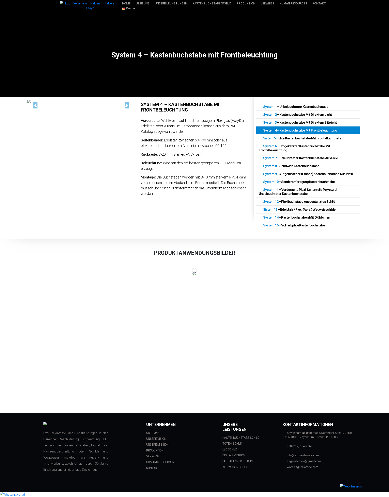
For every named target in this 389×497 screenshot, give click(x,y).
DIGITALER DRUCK (233, 455)
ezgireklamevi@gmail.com (303, 461)
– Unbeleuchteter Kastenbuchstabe (295, 107)
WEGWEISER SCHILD (235, 467)
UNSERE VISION (156, 438)
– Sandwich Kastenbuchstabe (291, 166)
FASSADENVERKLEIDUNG (238, 461)
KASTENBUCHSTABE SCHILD (240, 437)
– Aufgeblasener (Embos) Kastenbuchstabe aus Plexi (308, 174)
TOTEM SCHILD (232, 443)
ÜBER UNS (152, 432)
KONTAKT (152, 468)
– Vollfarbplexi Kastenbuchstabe (294, 225)
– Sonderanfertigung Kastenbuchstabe (299, 182)
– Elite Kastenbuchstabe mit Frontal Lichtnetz (302, 138)
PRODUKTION (155, 450)
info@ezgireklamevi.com (302, 455)
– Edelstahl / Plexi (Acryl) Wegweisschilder (300, 209)
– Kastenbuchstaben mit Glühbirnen (296, 217)
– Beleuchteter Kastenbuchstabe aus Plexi (300, 158)
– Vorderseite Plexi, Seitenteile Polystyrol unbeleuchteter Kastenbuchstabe (298, 192)
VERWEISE (153, 456)
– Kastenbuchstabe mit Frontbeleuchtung (300, 130)
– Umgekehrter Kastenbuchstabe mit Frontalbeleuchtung (294, 148)
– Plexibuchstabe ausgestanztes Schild (299, 202)
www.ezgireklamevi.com (302, 467)
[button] (35, 105)
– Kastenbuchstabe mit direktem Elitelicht (300, 122)
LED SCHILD (229, 449)
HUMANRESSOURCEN (160, 462)
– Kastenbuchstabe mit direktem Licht (297, 115)
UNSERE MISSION (157, 444)
